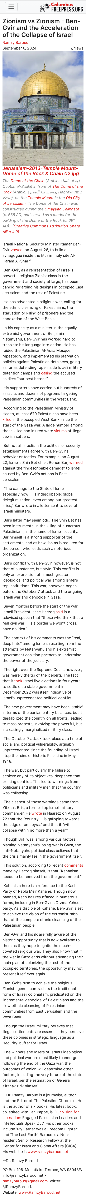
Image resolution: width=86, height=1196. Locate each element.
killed (7, 419)
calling (46, 373)
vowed (16, 250)
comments (73, 865)
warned (75, 462)
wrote (36, 813)
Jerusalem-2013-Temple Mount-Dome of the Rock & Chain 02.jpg (41, 170)
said (59, 612)
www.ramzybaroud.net (47, 1151)
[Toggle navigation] (11, 6)
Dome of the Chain (27, 181)
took (17, 681)
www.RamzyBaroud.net (40, 1192)
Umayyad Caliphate (62, 209)
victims (60, 431)
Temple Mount (41, 198)
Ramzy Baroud (15, 42)
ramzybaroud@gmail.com (25, 1181)
